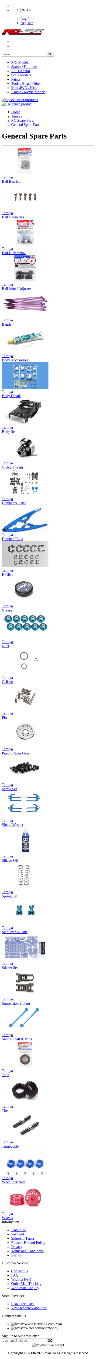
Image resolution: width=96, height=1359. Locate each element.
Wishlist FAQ (21, 1279)
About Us (18, 1230)
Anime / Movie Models (28, 92)
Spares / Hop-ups (24, 67)
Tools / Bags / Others (26, 83)
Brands (16, 1255)
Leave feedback (22, 1304)
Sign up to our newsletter (20, 1336)
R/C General (20, 71)
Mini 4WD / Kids (24, 88)
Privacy (16, 1247)
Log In (26, 19)
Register (27, 23)
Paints (15, 79)
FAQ (15, 1275)
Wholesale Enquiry (25, 1288)
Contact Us (19, 1271)
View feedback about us (29, 1308)
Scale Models (21, 75)
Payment (17, 1234)
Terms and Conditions (27, 1251)
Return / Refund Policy (28, 1243)
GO (50, 54)
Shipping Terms (22, 1238)
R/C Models (20, 62)
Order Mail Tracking (26, 1284)
